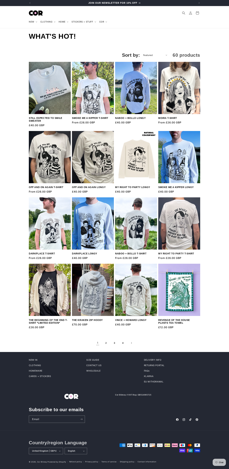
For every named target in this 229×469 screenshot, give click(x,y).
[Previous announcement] (29, 3)
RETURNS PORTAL (154, 365)
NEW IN (33, 360)
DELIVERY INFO (153, 360)
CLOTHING (35, 365)
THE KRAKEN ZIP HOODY (87, 320)
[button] (32, 21)
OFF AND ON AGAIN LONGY (89, 187)
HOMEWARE (35, 370)
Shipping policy (127, 462)
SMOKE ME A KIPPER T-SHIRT (90, 118)
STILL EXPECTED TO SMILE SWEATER (45, 119)
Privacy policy (91, 462)
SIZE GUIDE (92, 360)
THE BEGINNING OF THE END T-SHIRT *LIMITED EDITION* (48, 321)
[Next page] (131, 343)
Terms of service (109, 462)
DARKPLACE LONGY (84, 253)
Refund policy (75, 462)
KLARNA (149, 376)
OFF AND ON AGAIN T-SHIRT (46, 187)
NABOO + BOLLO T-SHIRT (131, 253)
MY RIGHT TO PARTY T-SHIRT (176, 253)
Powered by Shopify (57, 462)
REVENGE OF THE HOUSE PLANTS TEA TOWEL (174, 321)
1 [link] (97, 342)
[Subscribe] (81, 419)
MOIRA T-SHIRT (167, 118)
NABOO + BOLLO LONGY (130, 118)
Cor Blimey (42, 462)
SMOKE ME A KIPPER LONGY (176, 187)
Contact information (147, 462)
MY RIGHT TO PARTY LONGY (132, 187)
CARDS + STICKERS (40, 376)
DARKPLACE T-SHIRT (42, 253)
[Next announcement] (199, 3)
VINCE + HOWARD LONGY (131, 320)
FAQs (147, 370)
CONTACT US (93, 365)
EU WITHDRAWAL (154, 381)
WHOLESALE (93, 370)
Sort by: (131, 55)
